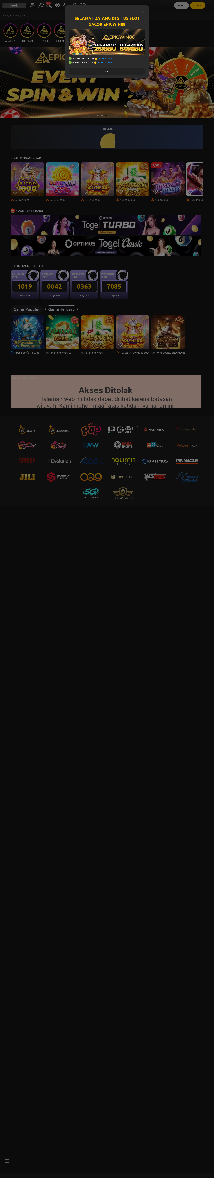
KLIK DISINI (106, 58)
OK (107, 71)
